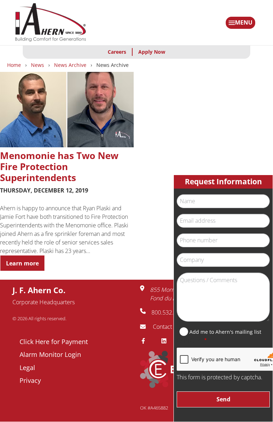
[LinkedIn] (166, 341)
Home (14, 65)
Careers (117, 51)
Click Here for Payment (54, 341)
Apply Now (151, 51)
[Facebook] (146, 341)
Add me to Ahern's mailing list (225, 331)
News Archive (70, 65)
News (37, 65)
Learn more (22, 263)
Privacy (30, 380)
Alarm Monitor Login (50, 354)
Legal (27, 367)
